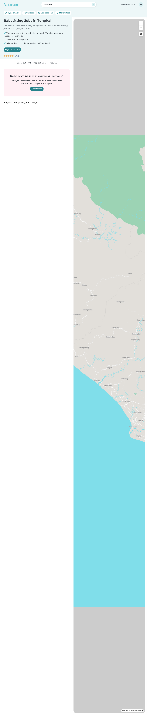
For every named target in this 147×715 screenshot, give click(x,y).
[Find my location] (141, 34)
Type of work (13, 13)
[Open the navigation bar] (141, 4)
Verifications (46, 13)
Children (30, 13)
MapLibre (125, 711)
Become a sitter (128, 4)
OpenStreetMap (136, 711)
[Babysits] (11, 4)
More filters (64, 13)
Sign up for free (12, 50)
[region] (109, 366)
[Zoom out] (141, 27)
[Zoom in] (141, 23)
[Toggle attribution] (142, 710)
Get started (36, 89)
